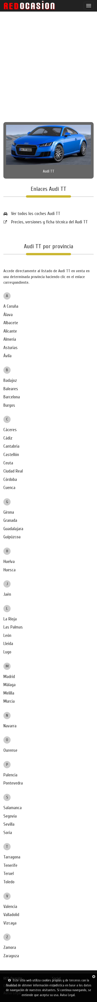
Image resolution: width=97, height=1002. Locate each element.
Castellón (11, 454)
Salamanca (12, 807)
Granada (10, 520)
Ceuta (8, 463)
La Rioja (10, 619)
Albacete (10, 322)
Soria (7, 832)
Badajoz (10, 380)
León (7, 635)
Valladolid (11, 914)
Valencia (10, 906)
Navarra (9, 725)
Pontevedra (13, 783)
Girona (8, 512)
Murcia (9, 701)
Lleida (8, 643)
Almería (9, 339)
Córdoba (10, 479)
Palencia (10, 774)
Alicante (10, 331)
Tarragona (11, 857)
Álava (8, 314)
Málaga (9, 684)
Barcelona (11, 396)
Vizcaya (9, 923)
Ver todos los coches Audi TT (35, 213)
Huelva (9, 561)
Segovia (10, 816)
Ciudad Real (13, 471)
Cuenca (9, 487)
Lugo (7, 652)
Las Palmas (13, 627)
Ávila (7, 355)
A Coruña (10, 306)
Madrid (9, 676)
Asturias (10, 347)
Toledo (8, 881)
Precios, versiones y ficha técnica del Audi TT (49, 222)
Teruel (8, 873)
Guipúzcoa (12, 536)
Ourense (10, 750)
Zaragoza (11, 955)
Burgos (9, 405)
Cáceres (10, 429)
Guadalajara (13, 528)
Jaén (7, 594)
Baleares (10, 388)
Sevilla (8, 824)
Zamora (9, 947)
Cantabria (11, 446)
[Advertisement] (48, 66)
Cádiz (7, 438)
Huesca (9, 569)
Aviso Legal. (67, 995)
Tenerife (10, 865)
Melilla (8, 693)
